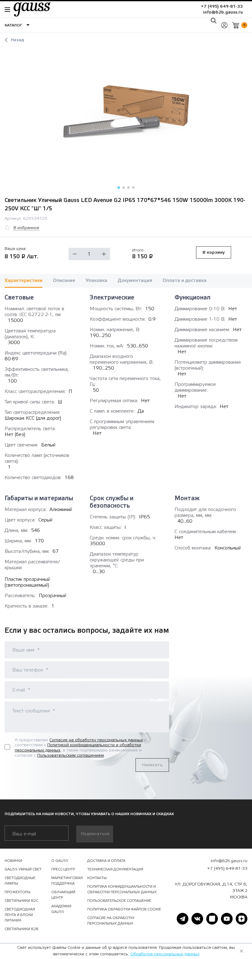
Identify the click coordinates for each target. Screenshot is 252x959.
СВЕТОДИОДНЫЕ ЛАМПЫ (20, 881)
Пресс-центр (63, 869)
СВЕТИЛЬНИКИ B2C (21, 900)
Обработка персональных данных (164, 954)
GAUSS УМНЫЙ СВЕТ (23, 869)
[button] (118, 187)
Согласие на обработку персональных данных (96, 740)
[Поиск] (214, 20)
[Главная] (28, 9)
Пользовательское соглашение (119, 900)
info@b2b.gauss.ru (223, 12)
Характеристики (23, 280)
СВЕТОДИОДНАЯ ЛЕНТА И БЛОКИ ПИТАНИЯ (20, 914)
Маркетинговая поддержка (67, 881)
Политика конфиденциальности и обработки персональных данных (122, 889)
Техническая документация (115, 869)
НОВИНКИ (13, 860)
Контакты (97, 878)
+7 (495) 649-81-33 (222, 6)
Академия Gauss (61, 909)
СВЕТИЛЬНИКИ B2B (21, 929)
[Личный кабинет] (224, 25)
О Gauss (59, 860)
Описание (64, 280)
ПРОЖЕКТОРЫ (17, 892)
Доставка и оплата (106, 860)
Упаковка (96, 280)
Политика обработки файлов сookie (124, 909)
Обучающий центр (63, 895)
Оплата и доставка (185, 280)
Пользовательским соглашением (70, 755)
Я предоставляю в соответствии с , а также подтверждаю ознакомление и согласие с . (81, 748)
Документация (135, 280)
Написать (152, 765)
